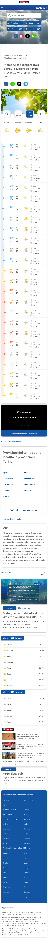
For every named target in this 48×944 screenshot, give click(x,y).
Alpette (27, 490)
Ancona (5, 873)
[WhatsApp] (33, 36)
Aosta (26, 853)
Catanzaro (27, 892)
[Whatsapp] (12, 84)
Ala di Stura (8, 478)
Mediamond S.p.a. (20, 929)
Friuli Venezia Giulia (10, 819)
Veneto (26, 810)
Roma (26, 877)
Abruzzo (27, 829)
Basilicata (6, 839)
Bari (25, 887)
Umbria (5, 824)
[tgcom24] (24, 3)
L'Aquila (26, 882)
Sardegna (27, 843)
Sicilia (5, 843)
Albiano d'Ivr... (9, 484)
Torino (5, 853)
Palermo (6, 897)
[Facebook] (16, 36)
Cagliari (26, 897)
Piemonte (6, 800)
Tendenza (9, 608)
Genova (6, 858)
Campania (6, 829)
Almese (6, 490)
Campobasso (7, 887)
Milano (26, 858)
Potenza (6, 892)
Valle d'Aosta (28, 800)
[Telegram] (25, 84)
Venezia (26, 863)
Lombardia (27, 805)
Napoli (5, 882)
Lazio (26, 824)
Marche (26, 814)
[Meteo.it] (41, 7)
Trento (5, 863)
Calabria (27, 839)
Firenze (26, 873)
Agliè (5, 472)
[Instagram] (21, 36)
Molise (5, 834)
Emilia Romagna (8, 814)
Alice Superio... (30, 484)
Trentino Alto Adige (9, 810)
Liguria (5, 805)
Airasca (27, 472)
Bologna (27, 868)
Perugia (5, 877)
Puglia (26, 834)
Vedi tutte (43, 573)
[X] (27, 36)
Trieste (5, 868)
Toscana (27, 819)
